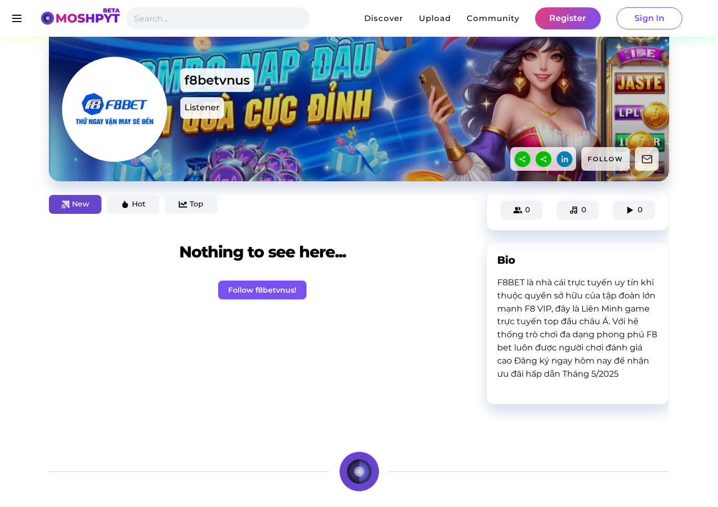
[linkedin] (564, 159)
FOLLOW (605, 159)
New (80, 204)
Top (196, 204)
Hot (139, 204)
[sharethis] (522, 159)
